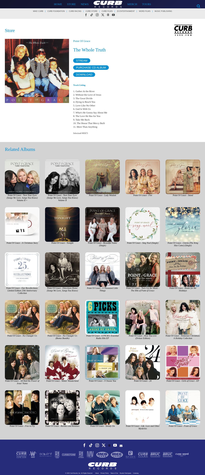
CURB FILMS (107, 11)
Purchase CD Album (91, 67)
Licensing (135, 473)
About (97, 473)
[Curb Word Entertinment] (182, 454)
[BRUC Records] (155, 454)
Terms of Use (114, 473)
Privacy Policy (105, 473)
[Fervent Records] (130, 454)
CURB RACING (75, 11)
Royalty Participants (125, 473)
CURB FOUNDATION (56, 11)
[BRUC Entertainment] (168, 454)
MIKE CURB (38, 11)
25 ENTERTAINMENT (126, 11)
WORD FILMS (144, 11)
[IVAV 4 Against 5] (90, 454)
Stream (81, 60)
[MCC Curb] (117, 454)
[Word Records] (33, 454)
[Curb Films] (143, 454)
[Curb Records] (21, 454)
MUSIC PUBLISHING (163, 11)
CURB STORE (91, 11)
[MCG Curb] (102, 454)
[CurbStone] (69, 454)
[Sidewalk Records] (57, 454)
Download (84, 74)
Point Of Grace (81, 40)
